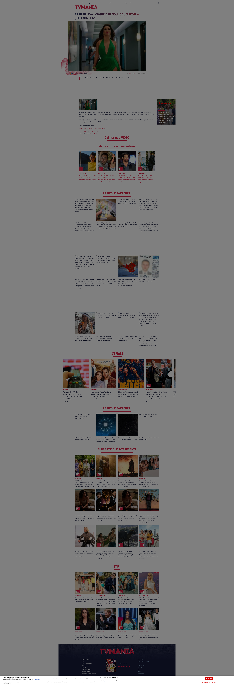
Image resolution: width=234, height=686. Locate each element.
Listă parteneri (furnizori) (103, 681)
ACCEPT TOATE (209, 678)
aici (82, 681)
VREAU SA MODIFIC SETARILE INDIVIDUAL (209, 682)
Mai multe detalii (37, 679)
